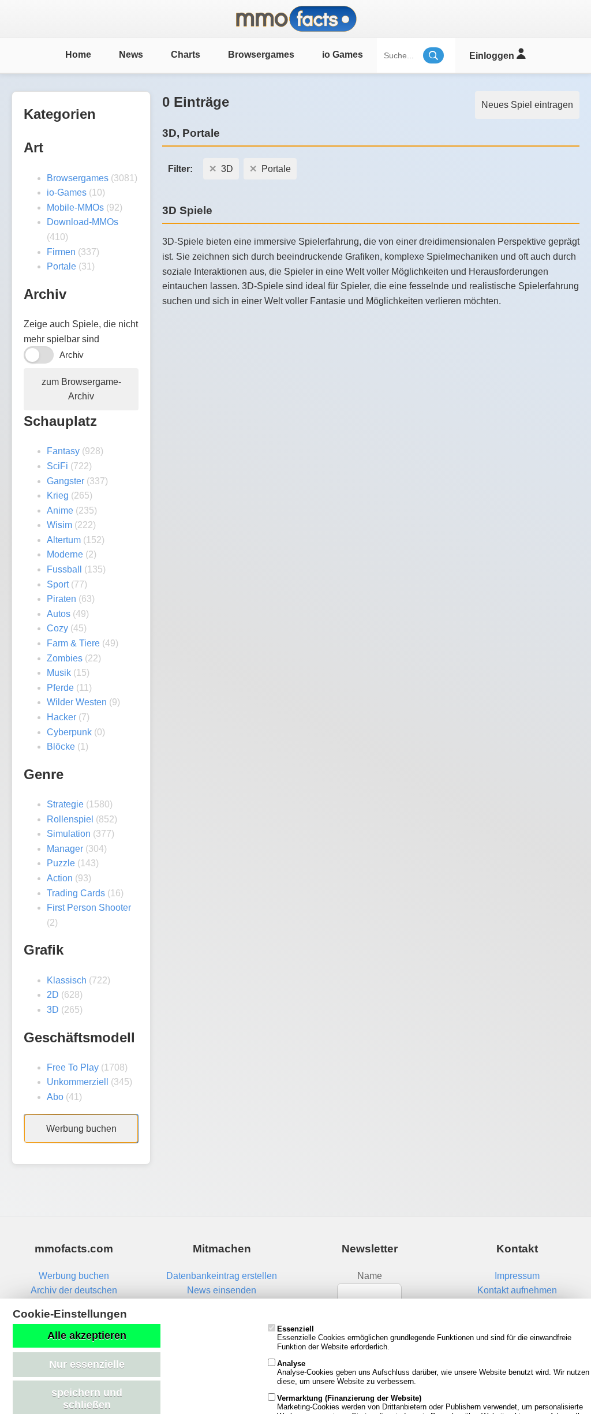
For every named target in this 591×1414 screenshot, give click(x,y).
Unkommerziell (78, 1082)
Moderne (65, 554)
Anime (60, 510)
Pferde (60, 688)
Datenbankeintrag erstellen (221, 1276)
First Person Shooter (89, 907)
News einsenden (221, 1290)
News (131, 54)
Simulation (69, 834)
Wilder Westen (77, 702)
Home (78, 54)
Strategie (65, 804)
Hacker (61, 717)
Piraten (61, 599)
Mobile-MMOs (75, 207)
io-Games (67, 192)
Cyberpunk (69, 732)
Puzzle (61, 863)
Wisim (59, 525)
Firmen (61, 252)
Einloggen (493, 56)
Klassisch (67, 980)
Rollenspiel (70, 819)
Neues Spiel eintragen (527, 105)
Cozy (57, 628)
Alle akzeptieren (86, 1335)
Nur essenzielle (87, 1364)
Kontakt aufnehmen (517, 1290)
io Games (342, 54)
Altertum (64, 540)
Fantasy (63, 451)
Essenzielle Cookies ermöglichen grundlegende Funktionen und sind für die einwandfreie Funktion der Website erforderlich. (424, 1338)
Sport (58, 584)
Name (369, 1276)
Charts (185, 54)
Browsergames (261, 54)
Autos (58, 614)
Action (60, 878)
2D (53, 995)
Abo (55, 1097)
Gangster (65, 481)
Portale (61, 266)
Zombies (65, 658)
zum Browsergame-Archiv (81, 389)
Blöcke (61, 746)
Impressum (517, 1276)
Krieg (58, 495)
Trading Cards (76, 893)
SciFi (57, 466)
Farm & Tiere (73, 643)
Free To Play (73, 1067)
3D (53, 1010)
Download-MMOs (82, 222)
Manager (65, 849)
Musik (59, 673)
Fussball (64, 569)
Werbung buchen (81, 1129)
